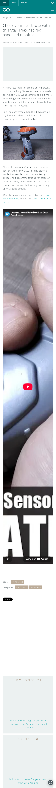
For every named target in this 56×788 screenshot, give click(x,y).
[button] (52, 3)
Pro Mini (18, 582)
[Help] (50, 782)
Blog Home (8, 18)
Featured (35, 587)
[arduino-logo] (6, 10)
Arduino (21, 587)
